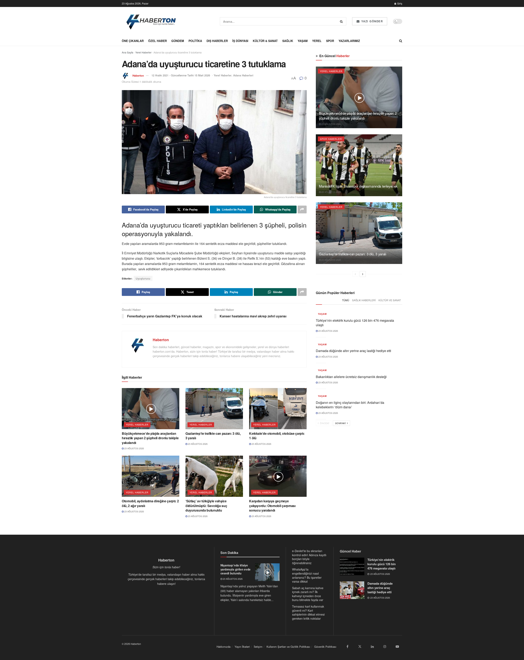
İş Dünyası (240, 41)
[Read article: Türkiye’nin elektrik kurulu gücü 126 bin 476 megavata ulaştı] (352, 566)
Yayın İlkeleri (242, 647)
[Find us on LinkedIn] (372, 646)
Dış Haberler (217, 41)
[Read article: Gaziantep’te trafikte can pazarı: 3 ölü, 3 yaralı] (214, 408)
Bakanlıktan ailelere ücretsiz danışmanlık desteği (351, 376)
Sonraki (341, 423)
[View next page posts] (363, 274)
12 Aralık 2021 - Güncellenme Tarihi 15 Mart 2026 (180, 75)
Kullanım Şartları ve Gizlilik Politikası (288, 647)
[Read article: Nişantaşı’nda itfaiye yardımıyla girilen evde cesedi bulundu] (267, 572)
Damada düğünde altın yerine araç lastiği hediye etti (353, 350)
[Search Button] (342, 21)
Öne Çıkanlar (133, 41)
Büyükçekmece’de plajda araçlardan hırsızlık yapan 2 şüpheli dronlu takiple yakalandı (150, 438)
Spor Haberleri (331, 138)
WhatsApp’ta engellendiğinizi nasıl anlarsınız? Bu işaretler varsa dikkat (307, 575)
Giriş (399, 3)
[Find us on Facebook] (347, 646)
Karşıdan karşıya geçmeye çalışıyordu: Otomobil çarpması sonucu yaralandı (272, 506)
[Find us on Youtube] (397, 646)
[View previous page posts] (355, 274)
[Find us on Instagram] (385, 646)
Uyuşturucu (143, 278)
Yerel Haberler (143, 52)
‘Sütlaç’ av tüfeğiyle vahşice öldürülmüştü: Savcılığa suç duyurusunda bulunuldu (206, 506)
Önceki (324, 423)
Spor (330, 41)
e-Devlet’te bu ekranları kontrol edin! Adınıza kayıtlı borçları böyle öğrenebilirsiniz (309, 557)
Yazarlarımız (349, 41)
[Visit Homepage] (151, 21)
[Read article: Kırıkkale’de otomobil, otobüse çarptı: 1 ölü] (278, 408)
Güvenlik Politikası (325, 647)
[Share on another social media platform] (302, 209)
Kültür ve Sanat (389, 300)
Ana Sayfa (127, 52)
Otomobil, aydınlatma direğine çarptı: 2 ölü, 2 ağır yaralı (150, 503)
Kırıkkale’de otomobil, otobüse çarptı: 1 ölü (277, 435)
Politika (195, 41)
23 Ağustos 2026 (134, 448)
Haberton (138, 75)
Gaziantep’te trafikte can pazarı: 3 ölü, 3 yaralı (213, 435)
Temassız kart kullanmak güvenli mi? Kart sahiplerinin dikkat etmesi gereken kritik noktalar (308, 612)
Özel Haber (157, 41)
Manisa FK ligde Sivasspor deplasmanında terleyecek (358, 186)
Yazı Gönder (371, 21)
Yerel (317, 41)
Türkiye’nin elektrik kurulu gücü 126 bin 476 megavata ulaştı (355, 322)
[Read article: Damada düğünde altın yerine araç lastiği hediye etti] (352, 590)
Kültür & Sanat (265, 41)
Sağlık (287, 41)
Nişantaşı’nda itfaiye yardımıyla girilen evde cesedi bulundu (235, 569)
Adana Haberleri (243, 75)
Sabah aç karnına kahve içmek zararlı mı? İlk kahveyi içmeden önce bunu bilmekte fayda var (307, 594)
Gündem (177, 41)
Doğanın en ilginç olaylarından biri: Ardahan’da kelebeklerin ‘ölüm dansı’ (350, 404)
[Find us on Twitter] (360, 646)
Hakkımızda (223, 647)
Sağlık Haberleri (364, 300)
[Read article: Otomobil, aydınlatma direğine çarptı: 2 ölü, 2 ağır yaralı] (150, 476)
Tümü (345, 300)
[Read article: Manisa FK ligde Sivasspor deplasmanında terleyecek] (359, 165)
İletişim (258, 647)
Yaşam (303, 41)
